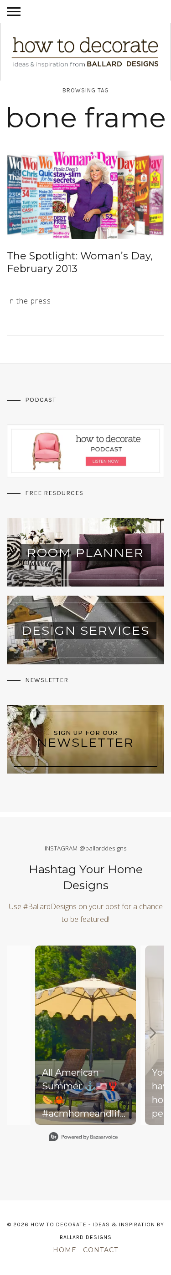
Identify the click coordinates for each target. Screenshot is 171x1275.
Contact (100, 1250)
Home (65, 1250)
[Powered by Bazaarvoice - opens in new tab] (83, 1137)
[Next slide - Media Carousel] (152, 1033)
